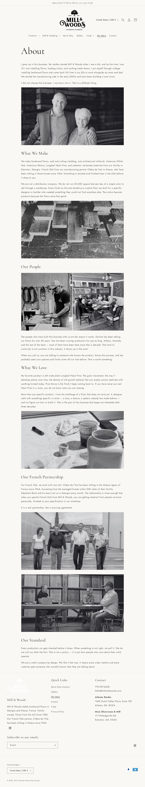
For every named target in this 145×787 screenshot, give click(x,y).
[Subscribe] (55, 745)
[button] (34, 36)
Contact (54, 701)
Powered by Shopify (32, 780)
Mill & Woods (19, 780)
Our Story (55, 696)
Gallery (54, 691)
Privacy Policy (57, 711)
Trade (53, 706)
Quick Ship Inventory (60, 686)
